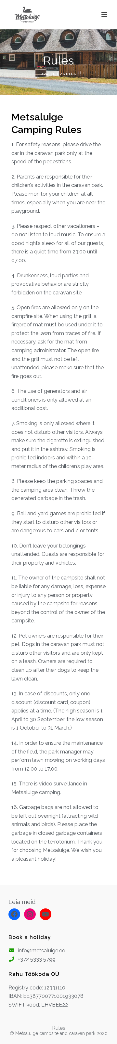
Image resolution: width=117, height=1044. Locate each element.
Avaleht (50, 74)
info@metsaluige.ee (41, 950)
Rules (58, 1028)
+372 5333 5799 (37, 959)
